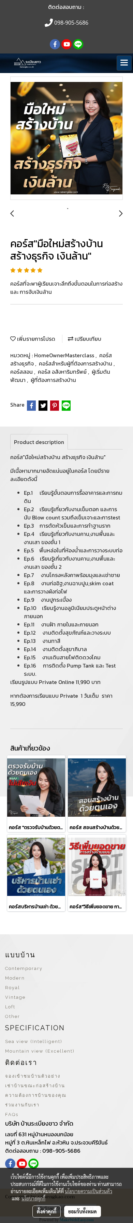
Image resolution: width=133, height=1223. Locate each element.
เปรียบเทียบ (87, 339)
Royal (12, 987)
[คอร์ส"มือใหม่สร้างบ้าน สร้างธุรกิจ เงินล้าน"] (66, 138)
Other (12, 1016)
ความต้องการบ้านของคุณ (35, 1095)
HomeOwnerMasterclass (64, 355)
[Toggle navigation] (124, 63)
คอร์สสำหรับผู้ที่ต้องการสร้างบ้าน (76, 363)
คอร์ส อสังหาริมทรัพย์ (63, 372)
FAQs (11, 1114)
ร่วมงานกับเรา (22, 1104)
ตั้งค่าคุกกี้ (46, 1211)
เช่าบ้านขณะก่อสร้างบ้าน (35, 1085)
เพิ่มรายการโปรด (35, 339)
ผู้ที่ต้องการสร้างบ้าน (53, 380)
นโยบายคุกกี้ (33, 1198)
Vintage (15, 997)
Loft (10, 1006)
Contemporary (24, 968)
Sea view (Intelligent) (33, 1041)
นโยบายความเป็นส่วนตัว (88, 1191)
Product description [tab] (39, 442)
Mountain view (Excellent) (40, 1051)
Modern (15, 978)
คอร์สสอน (22, 372)
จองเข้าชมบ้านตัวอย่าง (32, 1076)
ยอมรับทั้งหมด (82, 1211)
